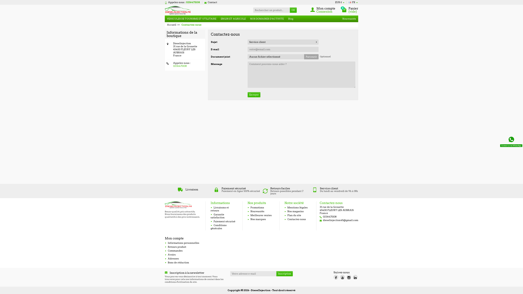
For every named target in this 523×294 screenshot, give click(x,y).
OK (293, 10)
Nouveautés (349, 18)
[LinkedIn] (355, 277)
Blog (290, 18)
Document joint (220, 56)
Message (216, 64)
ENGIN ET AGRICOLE (233, 18)
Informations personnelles (183, 243)
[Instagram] (348, 277)
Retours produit (177, 247)
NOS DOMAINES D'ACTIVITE (267, 18)
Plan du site (294, 215)
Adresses (173, 258)
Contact (212, 2)
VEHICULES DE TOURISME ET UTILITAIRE (191, 18)
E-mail (215, 49)
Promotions (257, 207)
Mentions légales (297, 207)
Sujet (214, 42)
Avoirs (172, 254)
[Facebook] (336, 277)
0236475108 (180, 66)
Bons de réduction (178, 262)
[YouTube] (342, 277)
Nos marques (258, 219)
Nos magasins (295, 211)
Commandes (175, 250)
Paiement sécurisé (224, 221)
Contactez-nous (296, 219)
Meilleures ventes (261, 215)
